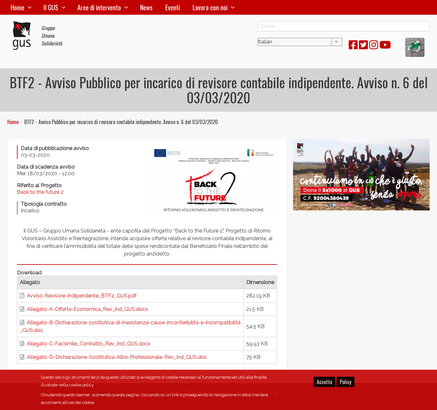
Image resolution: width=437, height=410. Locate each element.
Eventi (172, 7)
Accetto (324, 382)
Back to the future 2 (40, 192)
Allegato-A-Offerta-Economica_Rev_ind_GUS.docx (87, 309)
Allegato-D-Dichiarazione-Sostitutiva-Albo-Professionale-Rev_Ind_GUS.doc (117, 357)
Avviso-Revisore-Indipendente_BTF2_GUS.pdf (82, 296)
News (146, 7)
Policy (345, 382)
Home (17, 7)
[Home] (24, 35)
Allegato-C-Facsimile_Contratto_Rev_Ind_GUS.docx (88, 344)
